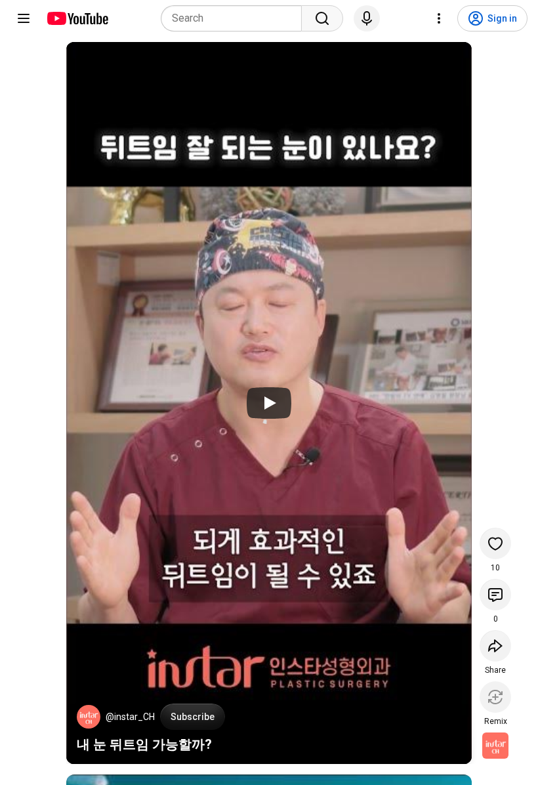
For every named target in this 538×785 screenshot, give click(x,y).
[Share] (495, 646)
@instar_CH (130, 716)
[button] (88, 717)
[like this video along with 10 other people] (495, 543)
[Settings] (439, 18)
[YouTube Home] (77, 18)
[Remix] (495, 697)
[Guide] (23, 18)
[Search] (322, 18)
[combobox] (235, 18)
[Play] (269, 403)
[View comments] (495, 594)
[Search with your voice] (367, 18)
